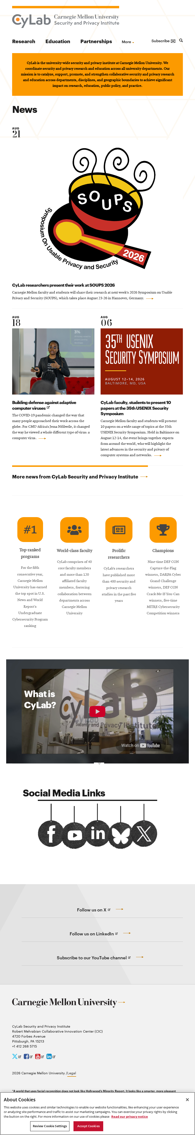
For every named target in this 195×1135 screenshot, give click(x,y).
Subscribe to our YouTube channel (101, 960)
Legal (71, 1073)
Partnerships (96, 40)
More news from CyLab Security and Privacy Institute (75, 476)
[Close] (187, 1099)
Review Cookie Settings (50, 1126)
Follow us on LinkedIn (101, 936)
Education (57, 40)
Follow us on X (101, 912)
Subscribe (163, 40)
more (126, 41)
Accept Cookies (88, 1126)
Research (23, 40)
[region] (97, 1113)
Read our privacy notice (129, 1116)
